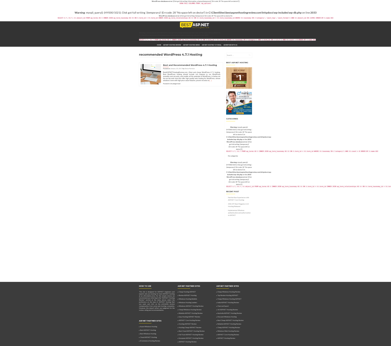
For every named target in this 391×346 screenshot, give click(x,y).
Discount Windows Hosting (227, 317)
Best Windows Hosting (148, 334)
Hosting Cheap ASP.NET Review (190, 327)
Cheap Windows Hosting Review (190, 310)
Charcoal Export (223, 306)
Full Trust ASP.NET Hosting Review (191, 334)
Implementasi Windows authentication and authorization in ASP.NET (239, 212)
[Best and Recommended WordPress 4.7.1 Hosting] (151, 74)
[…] (210, 80)
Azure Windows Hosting (148, 326)
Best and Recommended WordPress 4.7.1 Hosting (190, 65)
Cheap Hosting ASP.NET (187, 292)
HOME (159, 45)
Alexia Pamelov (190, 68)
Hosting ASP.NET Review (188, 324)
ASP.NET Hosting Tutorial (211, 45)
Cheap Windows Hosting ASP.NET (229, 299)
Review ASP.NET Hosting (188, 295)
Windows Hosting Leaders (188, 302)
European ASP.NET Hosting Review (191, 338)
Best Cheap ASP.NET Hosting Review (230, 320)
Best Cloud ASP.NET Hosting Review (192, 331)
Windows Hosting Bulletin (188, 299)
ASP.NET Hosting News (191, 45)
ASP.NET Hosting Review (172, 45)
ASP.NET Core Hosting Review (189, 320)
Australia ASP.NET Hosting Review (229, 313)
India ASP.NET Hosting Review (228, 302)
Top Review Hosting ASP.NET (227, 295)
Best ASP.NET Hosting (148, 330)
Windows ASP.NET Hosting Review (191, 306)
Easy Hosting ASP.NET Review (189, 317)
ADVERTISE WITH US (230, 45)
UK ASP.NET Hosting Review (227, 310)
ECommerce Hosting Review (150, 341)
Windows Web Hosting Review (228, 331)
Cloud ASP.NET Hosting (148, 337)
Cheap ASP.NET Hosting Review (228, 327)
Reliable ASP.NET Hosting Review (191, 313)
